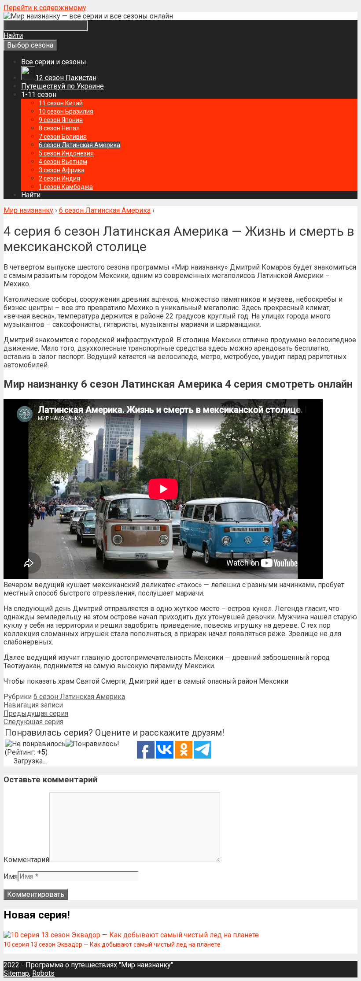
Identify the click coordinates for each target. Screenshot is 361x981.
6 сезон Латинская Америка (79, 696)
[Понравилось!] (92, 744)
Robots (43, 973)
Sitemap (16, 973)
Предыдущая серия (36, 713)
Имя (11, 876)
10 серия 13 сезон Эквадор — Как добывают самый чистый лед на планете (112, 944)
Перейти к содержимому (45, 8)
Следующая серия (33, 722)
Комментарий (26, 859)
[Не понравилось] (35, 744)
